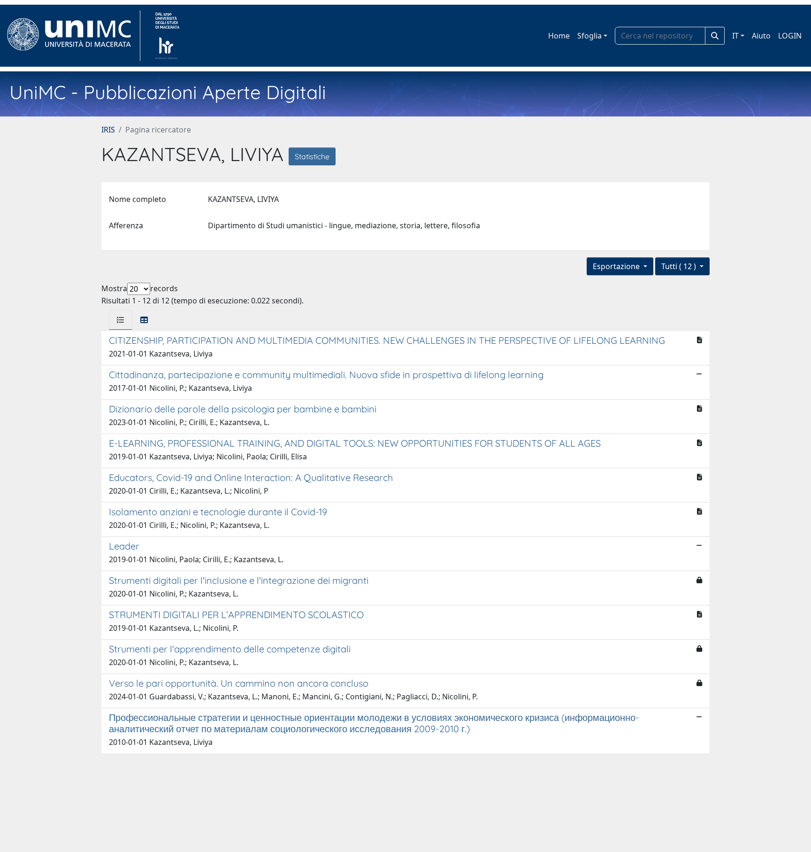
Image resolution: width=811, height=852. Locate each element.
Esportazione (617, 266)
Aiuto (761, 36)
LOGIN (790, 36)
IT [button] (735, 36)
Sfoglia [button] (589, 36)
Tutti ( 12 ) (679, 266)
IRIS (108, 129)
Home (559, 36)
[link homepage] (73, 35)
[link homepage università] (167, 35)
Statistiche (312, 156)
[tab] (120, 320)
